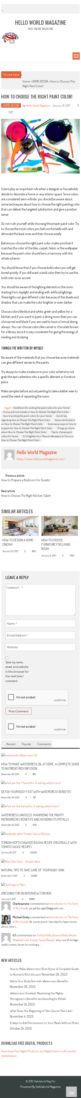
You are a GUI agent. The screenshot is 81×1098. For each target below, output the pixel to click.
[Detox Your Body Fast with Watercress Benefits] (31, 783)
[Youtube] (45, 463)
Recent (11, 744)
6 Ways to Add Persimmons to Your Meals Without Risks (44, 1023)
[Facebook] (18, 463)
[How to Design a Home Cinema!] (20, 526)
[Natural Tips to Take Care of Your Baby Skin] (20, 861)
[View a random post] (3, 57)
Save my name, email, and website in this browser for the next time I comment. (17, 671)
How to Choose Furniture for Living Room (55, 544)
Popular (26, 744)
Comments (44, 744)
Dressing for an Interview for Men (26, 893)
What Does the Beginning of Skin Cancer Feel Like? (41, 1011)
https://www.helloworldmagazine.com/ (41, 459)
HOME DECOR (40, 81)
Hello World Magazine (38, 105)
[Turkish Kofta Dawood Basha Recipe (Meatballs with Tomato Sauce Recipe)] (25, 834)
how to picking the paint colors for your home (27, 415)
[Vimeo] (36, 463)
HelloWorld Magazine (48, 1087)
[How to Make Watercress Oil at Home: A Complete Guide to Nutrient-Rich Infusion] (19, 755)
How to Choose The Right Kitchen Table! (26, 496)
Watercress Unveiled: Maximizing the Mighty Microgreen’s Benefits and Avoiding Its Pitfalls (35, 817)
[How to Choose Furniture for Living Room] (59, 526)
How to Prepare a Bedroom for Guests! (25, 480)
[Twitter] (31, 463)
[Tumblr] (27, 463)
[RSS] (22, 463)
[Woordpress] (40, 463)
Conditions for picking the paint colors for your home (41, 407)
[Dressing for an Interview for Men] (13, 884)
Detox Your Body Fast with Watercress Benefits (36, 792)
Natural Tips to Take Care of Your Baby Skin (32, 870)
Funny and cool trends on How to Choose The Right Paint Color (36, 412)
